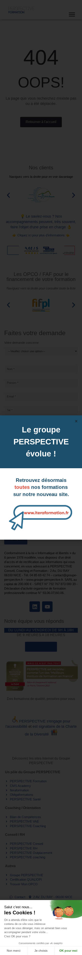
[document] (41, 477)
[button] (76, 421)
